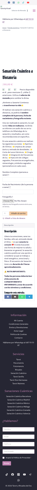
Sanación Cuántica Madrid (18, 400)
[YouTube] (28, 3)
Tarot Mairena (18, 383)
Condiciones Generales (18, 324)
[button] (13, 218)
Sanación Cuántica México (18, 403)
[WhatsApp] (18, 3)
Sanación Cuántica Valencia (18, 413)
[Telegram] (30, 474)
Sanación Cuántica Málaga (18, 407)
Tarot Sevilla (18, 377)
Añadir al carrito (18, 213)
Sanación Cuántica (18, 373)
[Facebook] (9, 3)
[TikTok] (23, 3)
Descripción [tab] (9, 225)
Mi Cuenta (18, 320)
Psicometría (18, 363)
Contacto (18, 338)
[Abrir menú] (34, 11)
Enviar (6, 463)
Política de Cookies (18, 334)
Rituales (18, 370)
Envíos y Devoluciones (18, 327)
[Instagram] (14, 3)
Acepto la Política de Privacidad (18, 458)
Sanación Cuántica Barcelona (18, 396)
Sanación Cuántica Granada (18, 410)
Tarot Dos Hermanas (18, 380)
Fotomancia (18, 366)
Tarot (18, 359)
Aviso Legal (18, 331)
